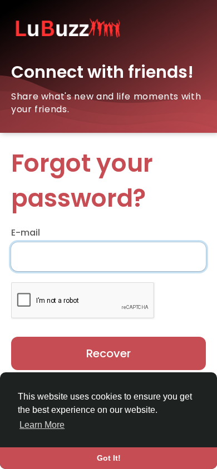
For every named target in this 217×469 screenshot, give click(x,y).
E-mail (25, 233)
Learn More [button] (42, 425)
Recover (108, 353)
